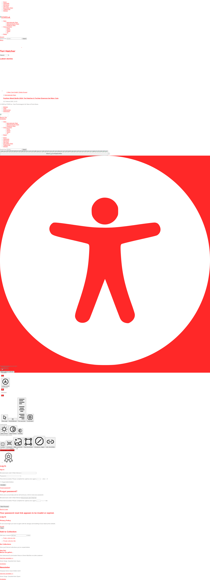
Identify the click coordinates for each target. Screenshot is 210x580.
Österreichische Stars (13, 24)
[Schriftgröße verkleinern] (2, 376)
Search (24, 38)
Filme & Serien (7, 27)
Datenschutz (7, 110)
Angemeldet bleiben (8, 482)
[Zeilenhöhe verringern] (2, 395)
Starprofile (6, 3)
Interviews (6, 5)
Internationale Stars (12, 22)
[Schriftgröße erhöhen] (2, 370)
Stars (4, 21)
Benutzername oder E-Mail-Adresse (10, 473)
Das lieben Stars (8, 8)
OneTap (11, 369)
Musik (5, 34)
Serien (8, 30)
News (5, 2)
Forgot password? (5, 488)
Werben (5, 11)
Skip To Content (5, 448)
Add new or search (5, 535)
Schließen (3, 119)
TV (7, 32)
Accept (2, 526)
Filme (8, 28)
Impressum (6, 111)
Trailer (8, 31)
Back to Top (3, 117)
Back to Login (4, 509)
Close (2, 528)
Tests (4, 108)
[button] (109, 153)
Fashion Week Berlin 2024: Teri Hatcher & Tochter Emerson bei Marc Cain (30, 98)
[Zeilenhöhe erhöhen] (2, 389)
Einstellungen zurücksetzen (7, 450)
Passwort (2, 476)
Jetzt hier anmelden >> (6, 558)
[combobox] (54, 153)
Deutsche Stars (11, 25)
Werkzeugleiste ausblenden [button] (7, 371)
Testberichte (6, 9)
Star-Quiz (6, 6)
